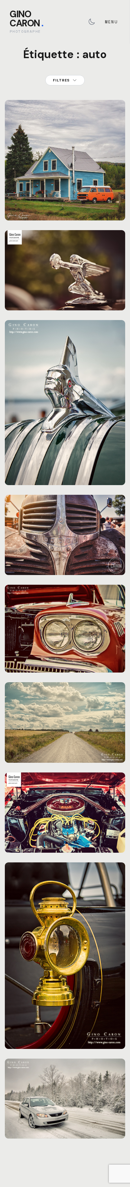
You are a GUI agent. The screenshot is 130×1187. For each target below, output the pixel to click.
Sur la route (65, 752)
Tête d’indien (65, 474)
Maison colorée (65, 209)
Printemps (87, 1120)
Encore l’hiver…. (65, 1127)
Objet (53, 286)
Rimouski (71, 286)
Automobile (22, 286)
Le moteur (65, 841)
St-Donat (88, 201)
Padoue (50, 744)
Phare (65, 1038)
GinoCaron (26, 18)
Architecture (24, 201)
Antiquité (21, 461)
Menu (111, 21)
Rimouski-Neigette (30, 466)
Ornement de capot (65, 299)
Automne (49, 201)
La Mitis (31, 744)
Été (40, 286)
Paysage (68, 201)
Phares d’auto (65, 661)
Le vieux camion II (65, 564)
